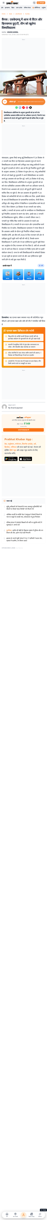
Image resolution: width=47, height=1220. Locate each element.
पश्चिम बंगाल (27, 8)
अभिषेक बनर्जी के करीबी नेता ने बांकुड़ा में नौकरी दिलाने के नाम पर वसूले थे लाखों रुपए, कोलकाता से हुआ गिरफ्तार (24, 515)
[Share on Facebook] (20, 107)
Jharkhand (19, 14)
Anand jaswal (12, 32)
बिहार (12, 8)
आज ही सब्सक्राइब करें (23, 430)
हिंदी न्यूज (13, 450)
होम (2, 8)
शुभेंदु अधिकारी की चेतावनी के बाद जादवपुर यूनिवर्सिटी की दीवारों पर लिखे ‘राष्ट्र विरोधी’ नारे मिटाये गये (24, 507)
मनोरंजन (18, 443)
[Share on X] (30, 107)
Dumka (27, 14)
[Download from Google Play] (11, 459)
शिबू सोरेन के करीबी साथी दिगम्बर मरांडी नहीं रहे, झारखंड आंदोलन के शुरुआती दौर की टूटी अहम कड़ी (24, 337)
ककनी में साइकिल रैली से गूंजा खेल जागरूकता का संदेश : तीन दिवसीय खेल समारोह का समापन (23, 345)
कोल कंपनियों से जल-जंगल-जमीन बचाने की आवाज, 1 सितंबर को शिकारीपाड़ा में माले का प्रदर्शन (24, 354)
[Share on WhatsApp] (16, 107)
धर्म (35, 443)
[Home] (12, 2)
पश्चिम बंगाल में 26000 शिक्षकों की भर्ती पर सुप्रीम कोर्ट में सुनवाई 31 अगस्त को (24, 523)
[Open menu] (3, 3)
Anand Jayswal (17, 408)
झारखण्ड (7, 8)
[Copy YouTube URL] (23, 107)
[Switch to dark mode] (34, 2)
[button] (23, 83)
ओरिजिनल (37, 8)
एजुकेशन (44, 8)
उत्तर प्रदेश (19, 8)
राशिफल (14, 447)
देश (5, 443)
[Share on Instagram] (27, 107)
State (10, 14)
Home (3, 14)
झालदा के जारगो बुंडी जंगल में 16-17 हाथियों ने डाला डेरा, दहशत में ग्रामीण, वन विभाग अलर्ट (24, 539)
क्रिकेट (7, 447)
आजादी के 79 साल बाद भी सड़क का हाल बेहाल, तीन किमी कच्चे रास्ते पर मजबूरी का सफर (24, 362)
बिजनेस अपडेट (27, 443)
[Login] (23, 1215)
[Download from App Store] (25, 459)
